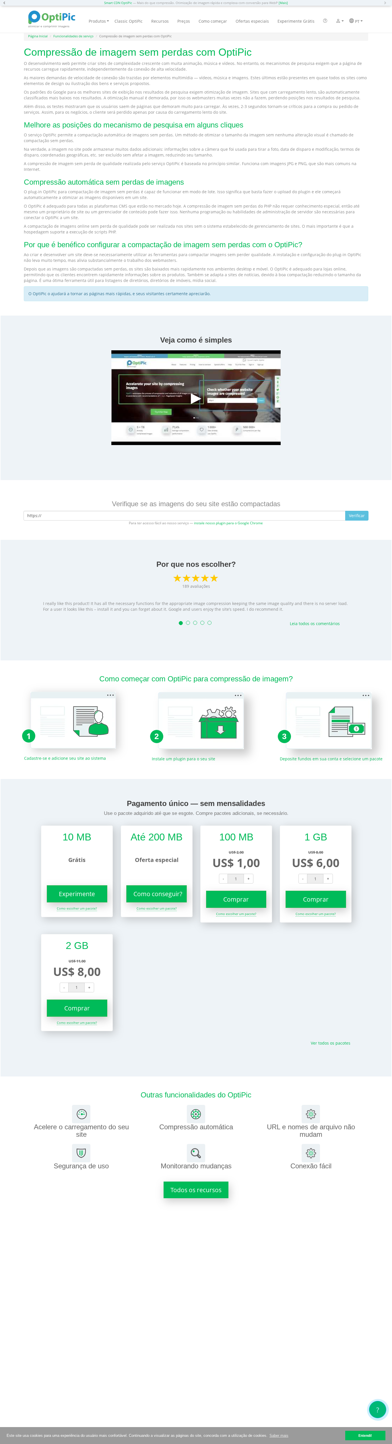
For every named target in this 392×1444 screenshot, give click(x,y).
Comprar (236, 899)
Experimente (77, 894)
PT (357, 21)
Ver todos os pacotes (330, 1043)
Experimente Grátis (296, 21)
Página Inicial (38, 36)
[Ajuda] (325, 21)
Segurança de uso (81, 1166)
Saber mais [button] (278, 1435)
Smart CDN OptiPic (118, 3)
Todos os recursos (196, 1190)
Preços (183, 21)
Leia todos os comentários (315, 623)
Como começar (213, 21)
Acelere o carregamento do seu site (81, 1130)
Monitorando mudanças (196, 1166)
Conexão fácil (310, 1166)
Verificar (357, 515)
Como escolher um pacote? (77, 908)
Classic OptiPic (129, 21)
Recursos (160, 21)
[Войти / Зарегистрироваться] (338, 21)
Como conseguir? (157, 894)
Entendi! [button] (365, 1435)
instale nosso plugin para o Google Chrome (228, 523)
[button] (5, 3)
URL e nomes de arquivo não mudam (311, 1130)
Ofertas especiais (252, 21)
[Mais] (283, 3)
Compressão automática (196, 1127)
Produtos (97, 21)
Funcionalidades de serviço (73, 36)
